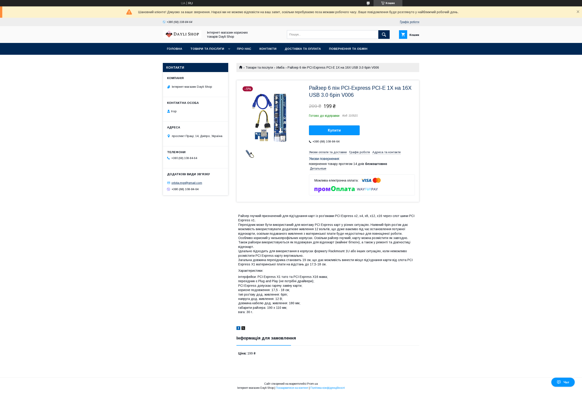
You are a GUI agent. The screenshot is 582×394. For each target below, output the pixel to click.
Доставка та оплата (303, 48)
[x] (243, 329)
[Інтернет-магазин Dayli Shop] (182, 37)
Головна (174, 48)
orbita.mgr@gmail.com (186, 183)
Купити (334, 130)
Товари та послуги (207, 48)
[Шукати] (384, 34)
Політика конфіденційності (327, 387)
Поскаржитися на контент (292, 387)
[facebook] (238, 329)
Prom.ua (312, 383)
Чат (566, 382)
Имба (280, 67)
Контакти (267, 48)
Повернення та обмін (348, 48)
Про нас (244, 48)
